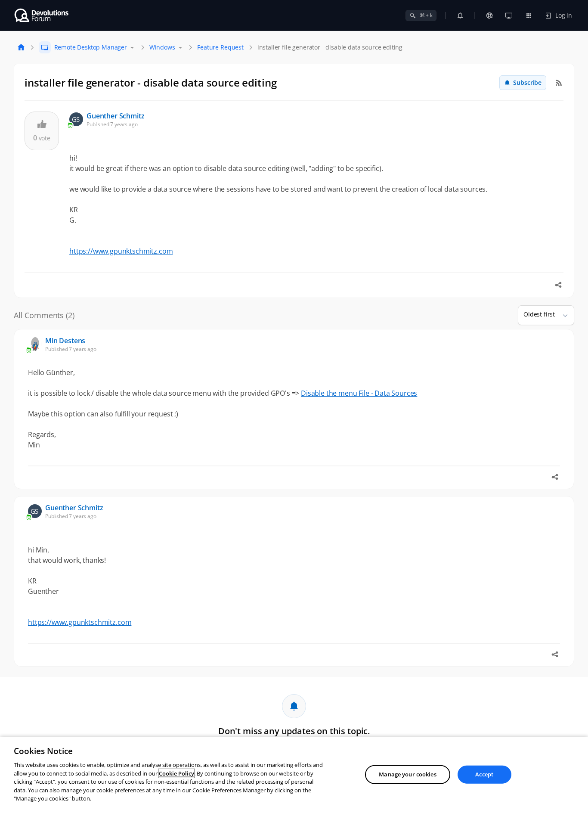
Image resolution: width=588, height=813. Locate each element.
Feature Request (220, 47)
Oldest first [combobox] (539, 314)
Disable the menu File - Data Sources (359, 393)
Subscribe (527, 82)
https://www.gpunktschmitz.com (121, 251)
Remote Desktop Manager (90, 47)
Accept (484, 774)
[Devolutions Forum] (42, 15)
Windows (162, 47)
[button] (562, 315)
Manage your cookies (407, 774)
